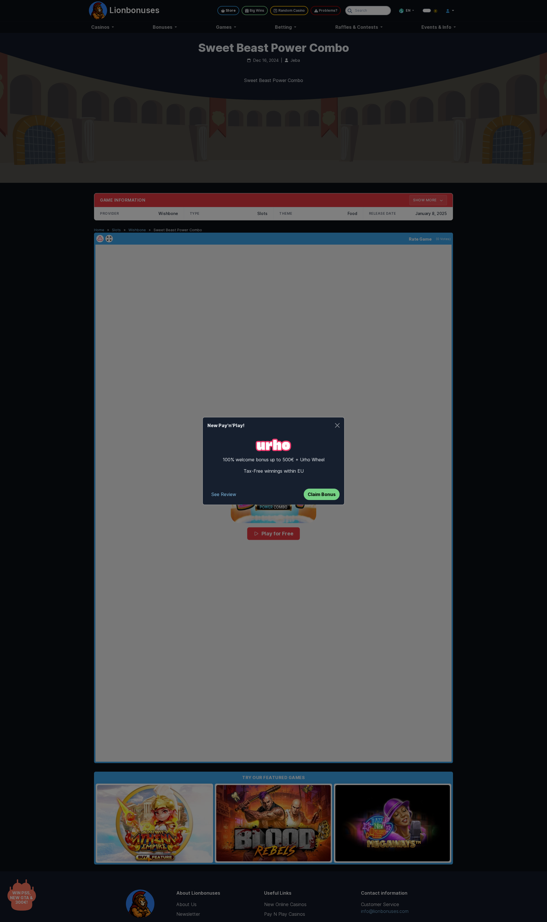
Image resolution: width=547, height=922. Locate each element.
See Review (223, 494)
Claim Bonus (322, 494)
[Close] (337, 425)
